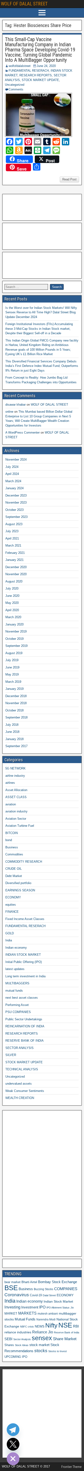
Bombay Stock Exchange (57, 1282)
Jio (72, 1307)
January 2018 (14, 739)
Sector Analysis (22, 1339)
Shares (9, 1345)
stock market (39, 1345)
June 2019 (12, 667)
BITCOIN (11, 833)
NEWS (39, 1326)
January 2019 (14, 689)
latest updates (14, 969)
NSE (65, 1325)
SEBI (8, 1339)
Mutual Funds (25, 1319)
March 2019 (13, 681)
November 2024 (16, 459)
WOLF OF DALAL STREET (24, 4)
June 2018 (12, 732)
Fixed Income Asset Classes (24, 919)
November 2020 (16, 574)
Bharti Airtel (29, 1282)
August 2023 (13, 524)
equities (10, 904)
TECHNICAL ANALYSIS (21, 1069)
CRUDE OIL (13, 868)
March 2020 (13, 617)
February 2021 (15, 553)
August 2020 (13, 581)
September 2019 (16, 646)
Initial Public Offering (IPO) (23, 962)
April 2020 (12, 610)
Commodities (14, 854)
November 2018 (16, 703)
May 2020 (12, 603)
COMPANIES (65, 1289)
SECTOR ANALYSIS (19, 1048)
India (8, 940)
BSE (11, 1288)
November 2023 (16, 502)
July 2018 (11, 724)
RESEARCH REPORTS (35, 75)
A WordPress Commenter (22, 432)
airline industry (15, 775)
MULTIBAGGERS (17, 983)
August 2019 (13, 653)
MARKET (10, 1313)
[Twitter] (13, 1444)
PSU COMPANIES (18, 1012)
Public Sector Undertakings (23, 1019)
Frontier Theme (71, 1467)
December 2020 (16, 567)
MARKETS (27, 1313)
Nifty (51, 1325)
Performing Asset (17, 1005)
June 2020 (12, 596)
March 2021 (13, 545)
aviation (10, 804)
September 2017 (16, 746)
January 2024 (14, 488)
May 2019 (12, 674)
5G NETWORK (15, 768)
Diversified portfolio (18, 883)
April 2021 (12, 538)
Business (11, 847)
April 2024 (12, 474)
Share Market (65, 1339)
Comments (16, 89)
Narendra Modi (46, 1319)
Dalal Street (49, 1295)
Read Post (69, 179)
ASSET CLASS (16, 797)
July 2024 (11, 467)
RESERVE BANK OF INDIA (24, 1040)
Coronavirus (16, 1294)
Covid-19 (36, 1295)
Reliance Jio (42, 1332)
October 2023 (14, 510)
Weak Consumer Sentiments (24, 1091)
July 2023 (11, 531)
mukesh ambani (48, 1313)
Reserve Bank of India (66, 1332)
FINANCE (12, 911)
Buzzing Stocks (43, 1289)
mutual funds (14, 990)
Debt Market (13, 876)
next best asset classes (21, 997)
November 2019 (16, 631)
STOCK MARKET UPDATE (40, 80)
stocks (40, 1350)
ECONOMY (13, 897)
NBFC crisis (27, 1326)
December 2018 (16, 696)
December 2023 (16, 495)
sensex (42, 1338)
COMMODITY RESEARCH (23, 861)
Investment (29, 1307)
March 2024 (13, 481)
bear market (12, 1282)
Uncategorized (14, 84)
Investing (12, 1307)
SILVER (10, 1055)
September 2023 (16, 517)
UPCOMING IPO (15, 1356)
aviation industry (16, 811)
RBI (76, 1326)
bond (8, 840)
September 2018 (16, 717)
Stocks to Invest (57, 1351)
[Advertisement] (27, 206)
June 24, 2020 (46, 66)
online (9, 411)
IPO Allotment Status (58, 1307)
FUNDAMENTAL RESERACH (29, 70)
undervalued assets (18, 1083)
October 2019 (14, 638)
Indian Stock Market (58, 1301)
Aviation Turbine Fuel (19, 825)
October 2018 (14, 710)
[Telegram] (13, 1429)
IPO (42, 1307)
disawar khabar (15, 404)
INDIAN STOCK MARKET (23, 954)
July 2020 (11, 588)
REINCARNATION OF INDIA (24, 1026)
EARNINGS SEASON (20, 890)
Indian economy (16, 947)
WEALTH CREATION (19, 1098)
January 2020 (14, 624)
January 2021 (14, 560)
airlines (10, 782)
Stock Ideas (21, 1345)
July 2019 (11, 660)
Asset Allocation (16, 790)
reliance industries (17, 1332)
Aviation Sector (15, 818)
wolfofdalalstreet (20, 66)
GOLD (9, 933)
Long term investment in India (25, 976)
